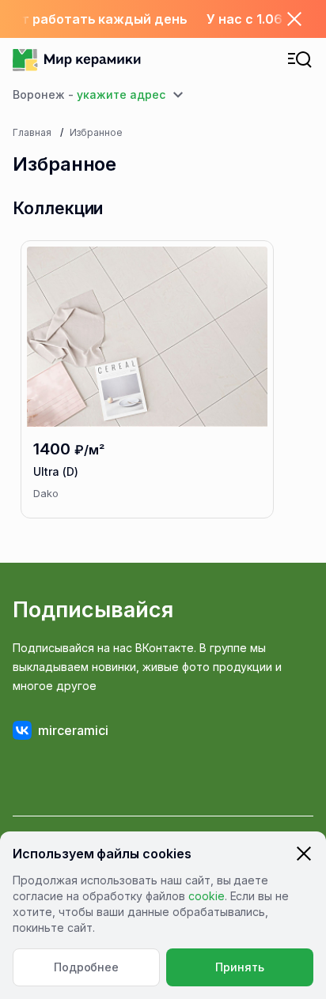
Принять (239, 967)
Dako (46, 493)
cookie (206, 896)
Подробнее (86, 967)
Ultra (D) (55, 471)
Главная (32, 132)
